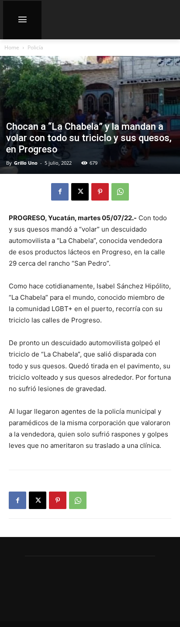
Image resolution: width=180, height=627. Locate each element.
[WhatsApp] (120, 192)
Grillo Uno (26, 162)
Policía (35, 47)
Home (11, 47)
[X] (80, 192)
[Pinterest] (100, 192)
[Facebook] (60, 192)
